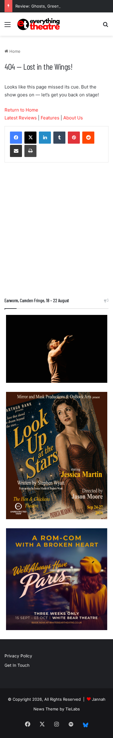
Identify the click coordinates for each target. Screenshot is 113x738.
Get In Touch (17, 665)
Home (14, 51)
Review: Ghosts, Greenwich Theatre (49, 6)
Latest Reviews (21, 118)
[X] (30, 138)
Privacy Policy (18, 655)
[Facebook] (16, 138)
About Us (73, 118)
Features (50, 118)
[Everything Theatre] (39, 24)
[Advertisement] (56, 231)
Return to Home (21, 110)
